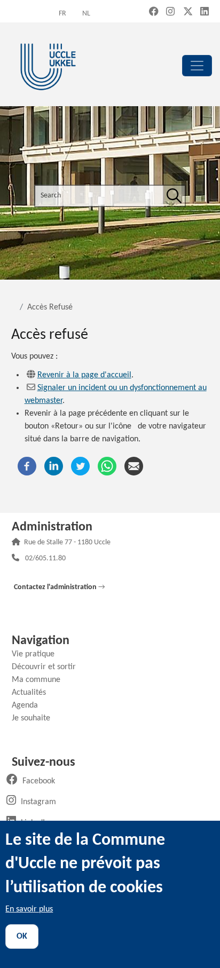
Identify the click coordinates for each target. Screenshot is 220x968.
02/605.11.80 (45, 559)
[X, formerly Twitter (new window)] (188, 12)
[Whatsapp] (107, 466)
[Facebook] (27, 466)
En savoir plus (29, 909)
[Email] (133, 466)
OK (22, 936)
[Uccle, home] (48, 65)
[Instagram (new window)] (170, 12)
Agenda (29, 705)
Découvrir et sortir (48, 667)
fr (62, 14)
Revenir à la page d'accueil (84, 375)
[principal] (197, 65)
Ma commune (40, 680)
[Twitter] (80, 466)
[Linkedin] (53, 466)
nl (86, 14)
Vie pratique (37, 654)
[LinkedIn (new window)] (204, 12)
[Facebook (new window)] (154, 12)
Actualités (33, 692)
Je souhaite (35, 718)
